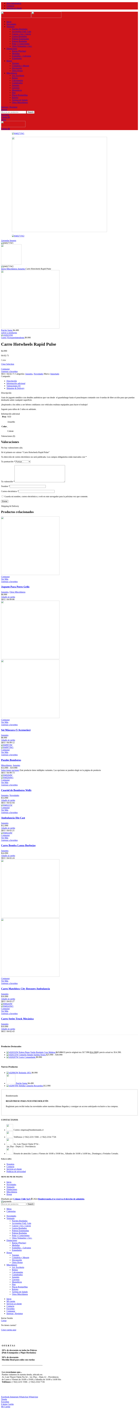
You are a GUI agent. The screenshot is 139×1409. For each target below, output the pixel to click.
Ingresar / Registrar (15, 1313)
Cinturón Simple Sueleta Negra (32, 1055)
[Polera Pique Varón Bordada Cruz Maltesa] (13, 1052)
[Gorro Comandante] (13, 1057)
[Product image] (30, 717)
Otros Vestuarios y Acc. (22, 46)
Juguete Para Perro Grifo (15, 586)
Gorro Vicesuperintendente (13, 337)
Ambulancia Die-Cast (13, 817)
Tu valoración (8, 481)
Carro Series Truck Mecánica (17, 1018)
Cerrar (4, 1320)
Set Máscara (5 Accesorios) (16, 730)
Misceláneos (12, 269)
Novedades (38, 374)
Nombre (5, 486)
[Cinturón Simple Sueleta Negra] (13, 1055)
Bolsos (15, 78)
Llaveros (15, 88)
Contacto (10, 1166)
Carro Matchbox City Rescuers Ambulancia (25, 988)
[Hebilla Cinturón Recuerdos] (13, 1086)
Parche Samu (7, 330)
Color (3, 360)
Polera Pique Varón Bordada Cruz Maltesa (37, 1052)
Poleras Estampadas (20, 39)
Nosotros (10, 1164)
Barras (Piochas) (19, 51)
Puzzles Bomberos (11, 760)
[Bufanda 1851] (13, 1072)
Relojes (15, 97)
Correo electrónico (10, 491)
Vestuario (11, 1187)
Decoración (17, 68)
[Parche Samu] (11, 1083)
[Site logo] (16, 17)
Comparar (11, 1311)
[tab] (72, 381)
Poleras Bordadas (19, 41)
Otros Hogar (17, 70)
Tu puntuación (8, 461)
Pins (14, 92)
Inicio (4, 269)
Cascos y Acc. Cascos (21, 34)
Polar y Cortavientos (20, 44)
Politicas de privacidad (16, 1171)
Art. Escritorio (18, 75)
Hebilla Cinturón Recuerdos (31, 1086)
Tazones (15, 63)
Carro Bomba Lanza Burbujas (18, 845)
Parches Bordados (19, 29)
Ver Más (4, 579)
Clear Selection (7, 364)
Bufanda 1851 (25, 1072)
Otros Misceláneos (20, 102)
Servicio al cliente (14, 1169)
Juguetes (15, 85)
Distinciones (12, 1189)
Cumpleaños (17, 83)
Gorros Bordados (19, 36)
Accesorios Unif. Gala (21, 31)
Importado (54, 374)
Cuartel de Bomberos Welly (16, 790)
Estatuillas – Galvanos (21, 56)
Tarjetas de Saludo (20, 100)
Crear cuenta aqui (8, 1330)
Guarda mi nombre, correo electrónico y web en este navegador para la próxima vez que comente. (46, 496)
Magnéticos (17, 90)
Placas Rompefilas (20, 95)
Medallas (16, 53)
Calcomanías (17, 80)
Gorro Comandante (27, 1057)
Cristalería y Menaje (20, 66)
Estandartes (17, 58)
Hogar (9, 1194)
